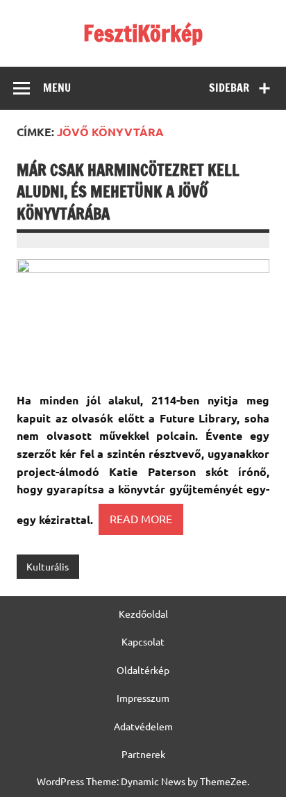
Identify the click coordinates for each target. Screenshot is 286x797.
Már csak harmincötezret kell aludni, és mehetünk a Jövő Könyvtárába (128, 191)
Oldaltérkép (143, 670)
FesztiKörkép (143, 33)
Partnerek (143, 754)
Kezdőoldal (143, 613)
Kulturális (47, 566)
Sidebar (229, 87)
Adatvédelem (143, 726)
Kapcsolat (143, 641)
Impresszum (143, 697)
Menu (57, 87)
